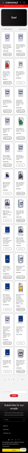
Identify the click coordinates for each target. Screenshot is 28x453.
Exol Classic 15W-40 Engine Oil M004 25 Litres (20, 157)
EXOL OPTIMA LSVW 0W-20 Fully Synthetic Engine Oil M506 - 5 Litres (20, 240)
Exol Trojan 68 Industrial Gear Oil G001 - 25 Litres (20, 213)
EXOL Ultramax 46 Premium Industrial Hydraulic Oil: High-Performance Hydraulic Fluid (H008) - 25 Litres (7, 332)
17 (22, 379)
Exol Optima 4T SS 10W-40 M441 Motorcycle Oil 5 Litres (7, 102)
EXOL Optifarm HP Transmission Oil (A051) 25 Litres (20, 73)
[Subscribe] (23, 420)
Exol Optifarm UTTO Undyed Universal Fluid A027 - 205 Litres (7, 269)
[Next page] (14, 383)
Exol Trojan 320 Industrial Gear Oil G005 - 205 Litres (7, 362)
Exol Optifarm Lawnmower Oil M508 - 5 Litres (20, 130)
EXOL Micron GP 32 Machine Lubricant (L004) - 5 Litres (20, 268)
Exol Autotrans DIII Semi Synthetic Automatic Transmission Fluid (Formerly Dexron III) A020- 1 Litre (20, 299)
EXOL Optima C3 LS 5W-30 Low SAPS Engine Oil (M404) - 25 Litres (20, 363)
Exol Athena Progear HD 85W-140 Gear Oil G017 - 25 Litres (20, 103)
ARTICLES (6, 429)
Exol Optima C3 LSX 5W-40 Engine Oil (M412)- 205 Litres (20, 329)
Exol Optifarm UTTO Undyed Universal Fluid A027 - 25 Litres (7, 157)
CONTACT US (7, 433)
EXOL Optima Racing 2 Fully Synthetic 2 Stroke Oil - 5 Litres (6, 74)
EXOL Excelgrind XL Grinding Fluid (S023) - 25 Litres (20, 46)
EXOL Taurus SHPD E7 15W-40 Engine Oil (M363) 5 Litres (7, 213)
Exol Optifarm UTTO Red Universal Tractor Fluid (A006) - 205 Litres (7, 240)
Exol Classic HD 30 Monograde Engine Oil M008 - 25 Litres (7, 46)
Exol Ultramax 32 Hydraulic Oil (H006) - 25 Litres (7, 130)
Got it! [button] (14, 450)
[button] (3, 2)
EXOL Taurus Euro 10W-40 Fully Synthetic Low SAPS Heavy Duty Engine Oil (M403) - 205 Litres (7, 298)
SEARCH (14, 395)
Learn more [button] (5, 446)
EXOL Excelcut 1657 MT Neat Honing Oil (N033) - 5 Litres (6, 185)
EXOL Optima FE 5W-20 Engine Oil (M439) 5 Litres (20, 184)
